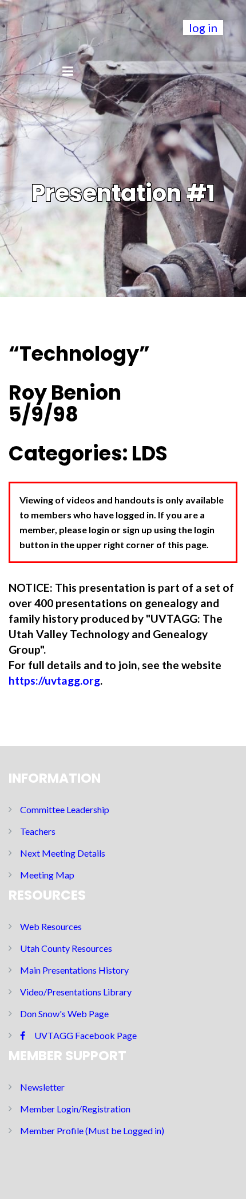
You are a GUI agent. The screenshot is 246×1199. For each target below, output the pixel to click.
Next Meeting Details (62, 852)
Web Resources (51, 926)
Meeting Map (47, 874)
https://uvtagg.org (54, 680)
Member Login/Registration (75, 1108)
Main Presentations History (74, 969)
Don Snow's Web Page (64, 1013)
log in (203, 27)
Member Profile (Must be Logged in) (92, 1130)
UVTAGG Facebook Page (85, 1035)
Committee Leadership (64, 809)
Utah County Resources (66, 948)
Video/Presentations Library (76, 991)
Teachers (37, 831)
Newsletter (42, 1086)
